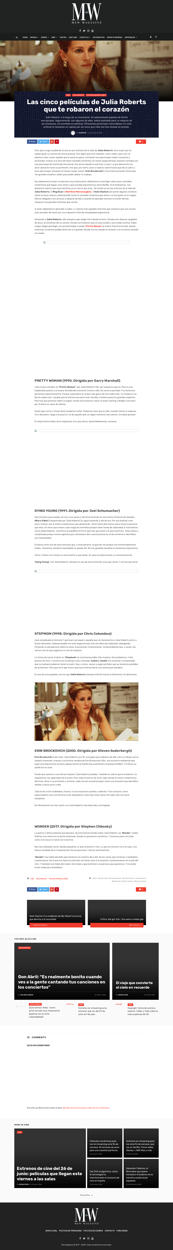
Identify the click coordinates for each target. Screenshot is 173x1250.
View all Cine (85, 1195)
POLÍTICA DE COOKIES (93, 1231)
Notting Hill (117, 881)
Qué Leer (73, 37)
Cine (53, 37)
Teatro (62, 37)
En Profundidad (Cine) (96, 95)
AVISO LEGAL (51, 1231)
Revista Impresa (114, 37)
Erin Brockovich (128, 878)
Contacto (110, 1231)
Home (25, 37)
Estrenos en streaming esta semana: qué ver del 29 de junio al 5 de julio (92, 1011)
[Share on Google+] (52, 141)
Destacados (78, 95)
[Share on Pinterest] (57, 141)
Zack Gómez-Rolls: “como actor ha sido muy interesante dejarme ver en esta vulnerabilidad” (44, 1012)
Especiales (130, 37)
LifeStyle (84, 37)
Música (33, 37)
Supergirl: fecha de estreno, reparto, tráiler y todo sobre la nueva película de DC (143, 1011)
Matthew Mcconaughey (78, 191)
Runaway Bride (140, 881)
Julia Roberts (141, 878)
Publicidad (122, 1231)
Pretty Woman (128, 881)
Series (44, 37)
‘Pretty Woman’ (93, 226)
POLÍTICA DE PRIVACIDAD (70, 1231)
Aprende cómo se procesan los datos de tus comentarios (86, 1108)
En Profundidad (115, 878)
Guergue (82, 133)
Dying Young (103, 878)
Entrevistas (99, 37)
